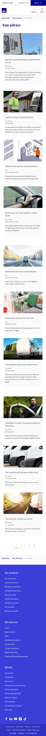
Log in (36, 3)
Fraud (9, 730)
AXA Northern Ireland (13, 706)
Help (6, 636)
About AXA (9, 673)
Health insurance (12, 599)
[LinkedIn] (10, 718)
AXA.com (8, 710)
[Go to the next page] (33, 545)
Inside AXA (9, 677)
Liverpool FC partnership (15, 685)
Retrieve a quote (11, 611)
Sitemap (27, 727)
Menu (42, 12)
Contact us (23, 3)
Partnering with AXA (13, 693)
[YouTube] (15, 718)
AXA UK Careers (11, 697)
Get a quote (9, 607)
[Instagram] (20, 718)
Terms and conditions (19, 730)
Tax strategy (13, 733)
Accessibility (19, 727)
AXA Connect (10, 701)
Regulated (21, 733)
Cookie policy (10, 727)
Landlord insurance (13, 591)
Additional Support (12, 640)
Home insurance (11, 582)
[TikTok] (25, 718)
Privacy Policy (36, 727)
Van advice (28, 18)
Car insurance (10, 578)
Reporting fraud (11, 652)
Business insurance (13, 586)
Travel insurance (11, 603)
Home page (5, 18)
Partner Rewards (11, 689)
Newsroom (9, 681)
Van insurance (17, 18)
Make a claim (7, 3)
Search (33, 12)
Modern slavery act (33, 730)
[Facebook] (6, 718)
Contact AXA (10, 644)
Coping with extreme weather (17, 656)
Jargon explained (12, 648)
